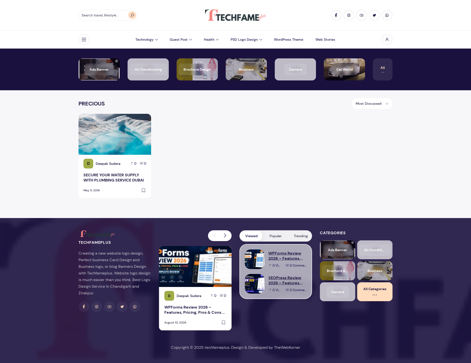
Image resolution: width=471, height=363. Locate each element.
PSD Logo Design (244, 39)
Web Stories (325, 39)
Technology (144, 39)
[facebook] (336, 15)
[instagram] (348, 15)
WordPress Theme (288, 39)
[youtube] (361, 15)
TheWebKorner (287, 347)
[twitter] (374, 15)
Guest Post (179, 39)
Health (209, 39)
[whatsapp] (387, 15)
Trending (301, 236)
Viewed (251, 236)
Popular (276, 236)
